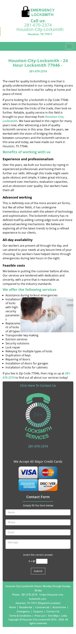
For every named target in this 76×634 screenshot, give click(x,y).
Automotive (59, 607)
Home (12, 607)
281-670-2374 (38, 25)
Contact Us (52, 611)
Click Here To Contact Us (38, 385)
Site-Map (53, 615)
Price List (40, 615)
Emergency (23, 611)
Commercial (42, 607)
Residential (25, 607)
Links (64, 615)
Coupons (38, 611)
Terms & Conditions (20, 615)
